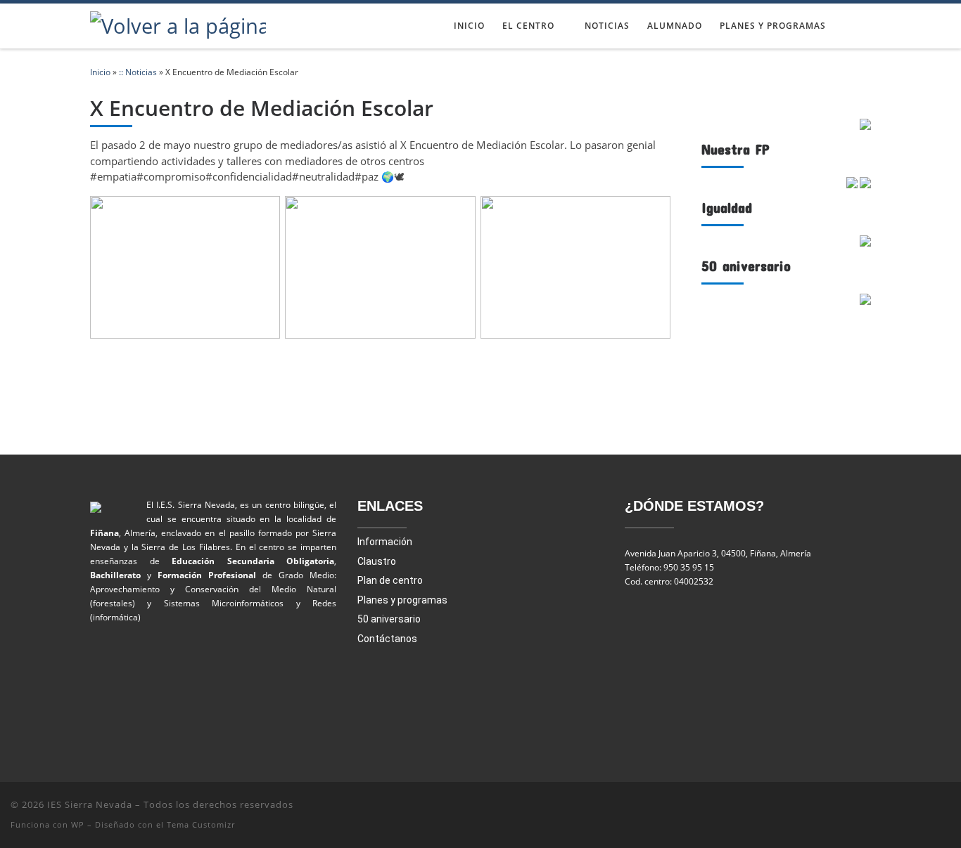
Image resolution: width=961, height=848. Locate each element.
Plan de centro (390, 580)
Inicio (100, 72)
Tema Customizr (201, 824)
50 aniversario (389, 619)
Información (384, 541)
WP (77, 824)
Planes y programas (402, 600)
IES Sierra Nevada (89, 804)
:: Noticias (138, 72)
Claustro (376, 561)
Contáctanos (387, 638)
